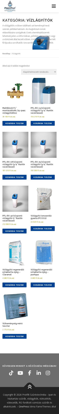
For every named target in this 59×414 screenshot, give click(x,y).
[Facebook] (29, 373)
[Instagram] (47, 373)
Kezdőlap (6, 53)
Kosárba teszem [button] (14, 123)
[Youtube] (20, 373)
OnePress (24, 406)
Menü (53, 6)
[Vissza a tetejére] (29, 387)
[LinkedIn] (38, 373)
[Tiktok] (11, 373)
